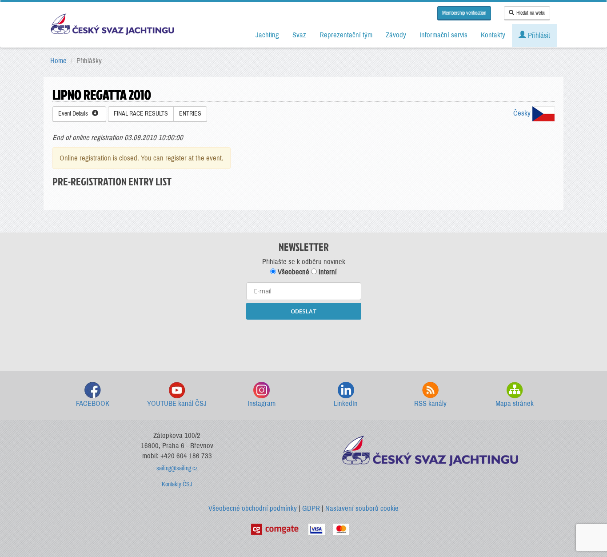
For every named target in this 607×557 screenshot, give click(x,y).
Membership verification (464, 13)
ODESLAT (304, 311)
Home (58, 60)
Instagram (262, 403)
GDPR (311, 508)
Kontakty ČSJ (177, 484)
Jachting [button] (267, 35)
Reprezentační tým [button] (345, 35)
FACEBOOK (92, 403)
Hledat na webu (530, 13)
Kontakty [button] (493, 35)
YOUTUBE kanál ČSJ (177, 403)
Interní (327, 272)
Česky (522, 113)
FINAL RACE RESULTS (141, 113)
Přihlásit (538, 35)
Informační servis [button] (443, 35)
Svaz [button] (299, 35)
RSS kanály (430, 403)
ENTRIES (190, 113)
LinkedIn (346, 403)
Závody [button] (396, 35)
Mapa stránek (514, 403)
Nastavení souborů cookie (362, 508)
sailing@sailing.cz (177, 468)
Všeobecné (292, 272)
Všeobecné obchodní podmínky (252, 508)
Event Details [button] (75, 113)
